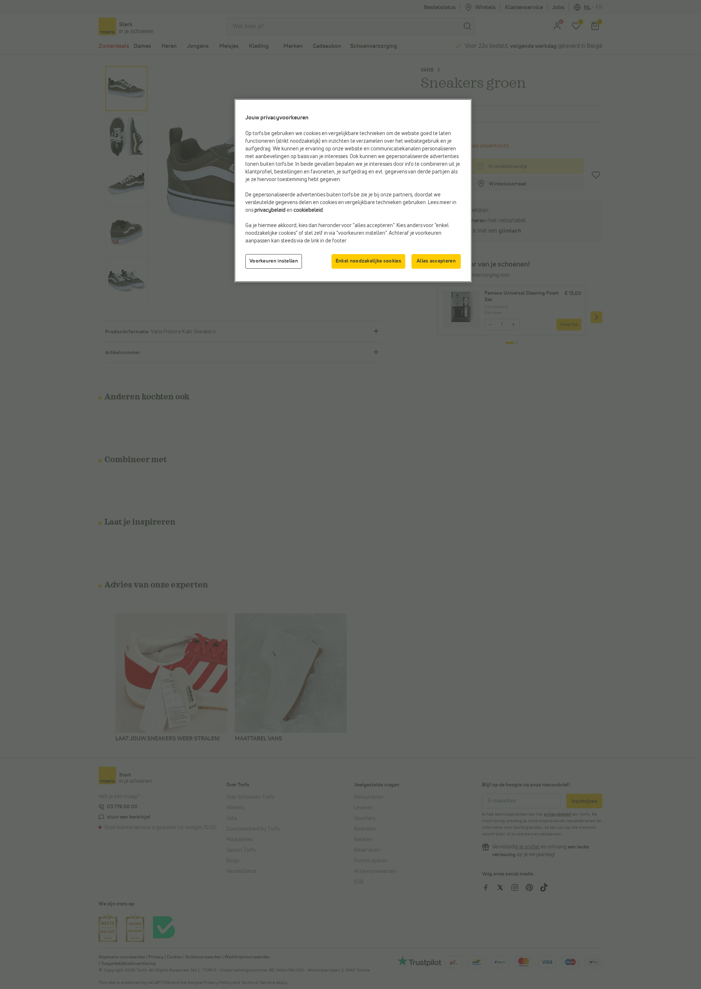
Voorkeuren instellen (273, 261)
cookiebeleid (308, 210)
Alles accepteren (436, 261)
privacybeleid (270, 210)
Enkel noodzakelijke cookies (368, 261)
